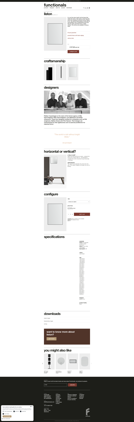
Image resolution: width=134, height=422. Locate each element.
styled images (47, 318)
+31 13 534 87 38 (48, 405)
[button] (6, 418)
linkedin (81, 398)
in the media (59, 402)
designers (58, 396)
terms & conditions (72, 398)
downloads (58, 398)
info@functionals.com (49, 402)
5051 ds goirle (47, 397)
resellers (58, 397)
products (48, 11)
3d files (45, 324)
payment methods (72, 396)
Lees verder (29, 409)
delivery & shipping (72, 394)
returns (69, 397)
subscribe (72, 385)
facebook (81, 396)
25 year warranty (72, 399)
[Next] (91, 363)
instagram (81, 394)
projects (58, 401)
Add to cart (82, 214)
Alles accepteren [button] (7, 416)
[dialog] (17, 413)
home (45, 11)
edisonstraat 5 (47, 396)
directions (46, 411)
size (69, 199)
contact (57, 403)
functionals (46, 394)
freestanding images (48, 321)
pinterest (81, 397)
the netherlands (47, 398)
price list (58, 399)
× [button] (32, 406)
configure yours (73, 51)
